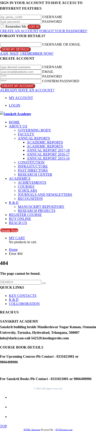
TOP (3, 426)
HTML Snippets (32, 429)
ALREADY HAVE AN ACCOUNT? (27, 90)
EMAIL (48, 72)
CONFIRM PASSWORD (60, 81)
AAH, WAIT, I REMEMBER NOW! (26, 53)
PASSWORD (52, 21)
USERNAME (52, 17)
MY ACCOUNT (21, 98)
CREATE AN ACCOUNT (19, 31)
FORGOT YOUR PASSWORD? (63, 31)
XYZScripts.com (64, 429)
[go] (44, 283)
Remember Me (15, 26)
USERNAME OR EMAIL (61, 44)
